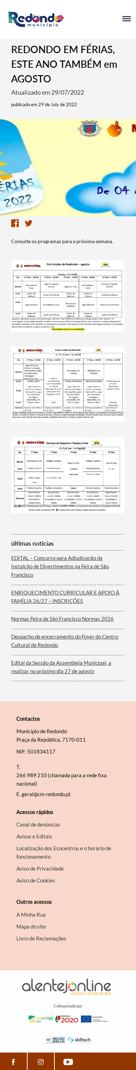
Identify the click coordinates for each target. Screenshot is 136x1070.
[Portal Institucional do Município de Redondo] (36, 19)
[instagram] (41, 1061)
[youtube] (68, 1061)
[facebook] (13, 1061)
